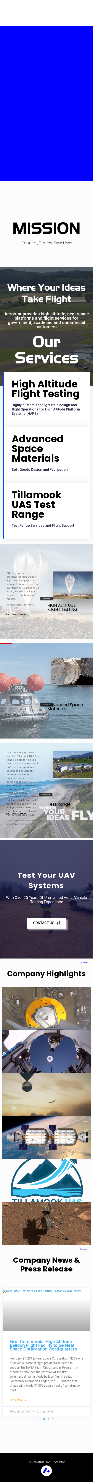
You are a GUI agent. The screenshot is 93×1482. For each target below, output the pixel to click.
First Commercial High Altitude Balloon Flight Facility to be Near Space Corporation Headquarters (43, 1345)
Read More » (18, 1400)
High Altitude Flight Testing (46, 389)
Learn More (45, 794)
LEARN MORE (46, 598)
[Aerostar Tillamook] (46, 13)
